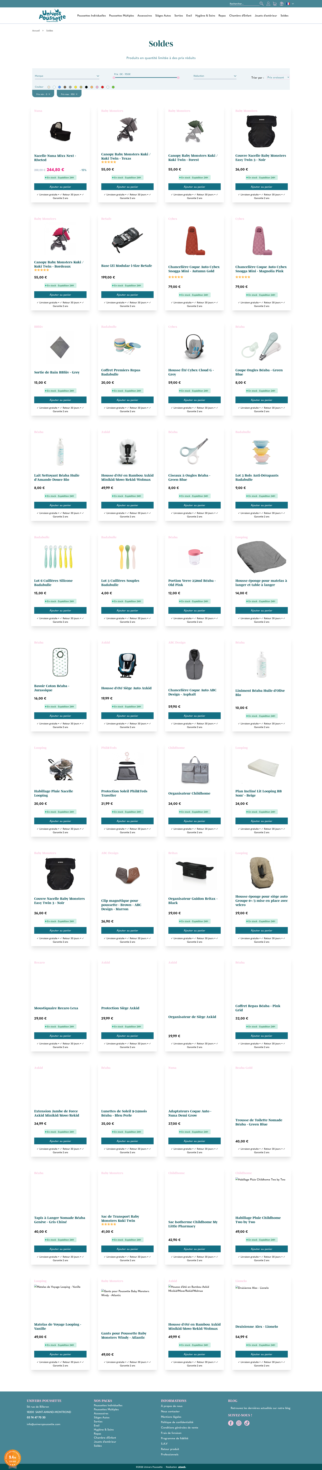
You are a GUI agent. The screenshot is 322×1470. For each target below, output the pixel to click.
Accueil (36, 30)
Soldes (284, 15)
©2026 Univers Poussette (149, 1466)
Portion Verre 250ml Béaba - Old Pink (192, 583)
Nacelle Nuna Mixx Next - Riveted (55, 158)
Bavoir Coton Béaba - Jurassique (51, 688)
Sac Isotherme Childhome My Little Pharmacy (193, 1224)
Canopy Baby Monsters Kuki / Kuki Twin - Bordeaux (59, 264)
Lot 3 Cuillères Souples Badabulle (120, 583)
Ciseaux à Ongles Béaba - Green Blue (189, 477)
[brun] (65, 87)
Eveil (189, 15)
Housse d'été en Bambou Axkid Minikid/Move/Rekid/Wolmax (127, 477)
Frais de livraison (171, 1433)
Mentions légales (171, 1417)
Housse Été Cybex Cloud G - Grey (191, 372)
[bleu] (59, 87)
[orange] (91, 87)
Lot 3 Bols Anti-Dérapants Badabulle (257, 477)
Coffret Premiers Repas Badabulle (120, 372)
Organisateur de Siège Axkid (192, 1017)
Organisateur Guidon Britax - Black (193, 901)
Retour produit (170, 1449)
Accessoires (145, 15)
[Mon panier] (275, 3)
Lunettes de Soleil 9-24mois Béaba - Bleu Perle (124, 1113)
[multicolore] (81, 87)
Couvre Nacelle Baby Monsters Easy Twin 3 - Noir (260, 158)
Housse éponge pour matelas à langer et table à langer (261, 583)
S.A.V (164, 1443)
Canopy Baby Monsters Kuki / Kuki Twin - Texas (126, 156)
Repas (222, 15)
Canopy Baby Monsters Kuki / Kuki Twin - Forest (193, 158)
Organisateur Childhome (189, 793)
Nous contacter (170, 1411)
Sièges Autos (163, 15)
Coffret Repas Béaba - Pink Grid (257, 1008)
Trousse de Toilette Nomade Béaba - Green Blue (258, 1122)
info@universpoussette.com (43, 1424)
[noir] (86, 87)
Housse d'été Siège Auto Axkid (126, 688)
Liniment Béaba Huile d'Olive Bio (260, 693)
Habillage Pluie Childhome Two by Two (258, 1220)
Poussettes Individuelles (91, 15)
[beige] (48, 87)
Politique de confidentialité (177, 1422)
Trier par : (257, 77)
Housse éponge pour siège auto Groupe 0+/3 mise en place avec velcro (261, 901)
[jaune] (75, 87)
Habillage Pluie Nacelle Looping (53, 793)
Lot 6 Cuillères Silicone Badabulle (53, 583)
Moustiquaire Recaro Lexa (56, 1008)
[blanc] (54, 87)
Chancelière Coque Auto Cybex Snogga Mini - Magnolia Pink (261, 269)
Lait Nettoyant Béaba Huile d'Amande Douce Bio (56, 477)
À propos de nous (171, 1406)
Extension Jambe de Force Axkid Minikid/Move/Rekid (56, 1113)
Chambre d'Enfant (240, 15)
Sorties (178, 15)
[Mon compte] (268, 3)
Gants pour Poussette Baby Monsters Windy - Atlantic (123, 1335)
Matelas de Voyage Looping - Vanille (57, 1326)
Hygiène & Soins (205, 15)
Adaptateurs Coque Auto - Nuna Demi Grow (189, 1113)
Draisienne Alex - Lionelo (256, 1326)
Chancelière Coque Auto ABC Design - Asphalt (192, 692)
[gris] (70, 87)
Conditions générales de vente (179, 1427)
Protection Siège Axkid (120, 1008)
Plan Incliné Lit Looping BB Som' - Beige (258, 793)
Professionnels (169, 1454)
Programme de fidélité (174, 1438)
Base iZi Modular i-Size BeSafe (126, 266)
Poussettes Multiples (121, 15)
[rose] (97, 87)
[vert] (113, 87)
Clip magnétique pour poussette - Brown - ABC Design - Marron (121, 905)
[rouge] (102, 87)
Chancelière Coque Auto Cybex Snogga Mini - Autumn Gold (194, 269)
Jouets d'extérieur (266, 15)
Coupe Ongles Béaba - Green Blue (259, 372)
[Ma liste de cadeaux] (281, 3)
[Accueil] (52, 15)
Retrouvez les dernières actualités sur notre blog (260, 1408)
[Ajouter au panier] (60, 186)
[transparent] (107, 87)
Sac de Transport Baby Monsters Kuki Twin (120, 1218)
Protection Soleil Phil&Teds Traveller (124, 793)
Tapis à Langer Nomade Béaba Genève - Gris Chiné (59, 1220)
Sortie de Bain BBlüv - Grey (56, 372)
